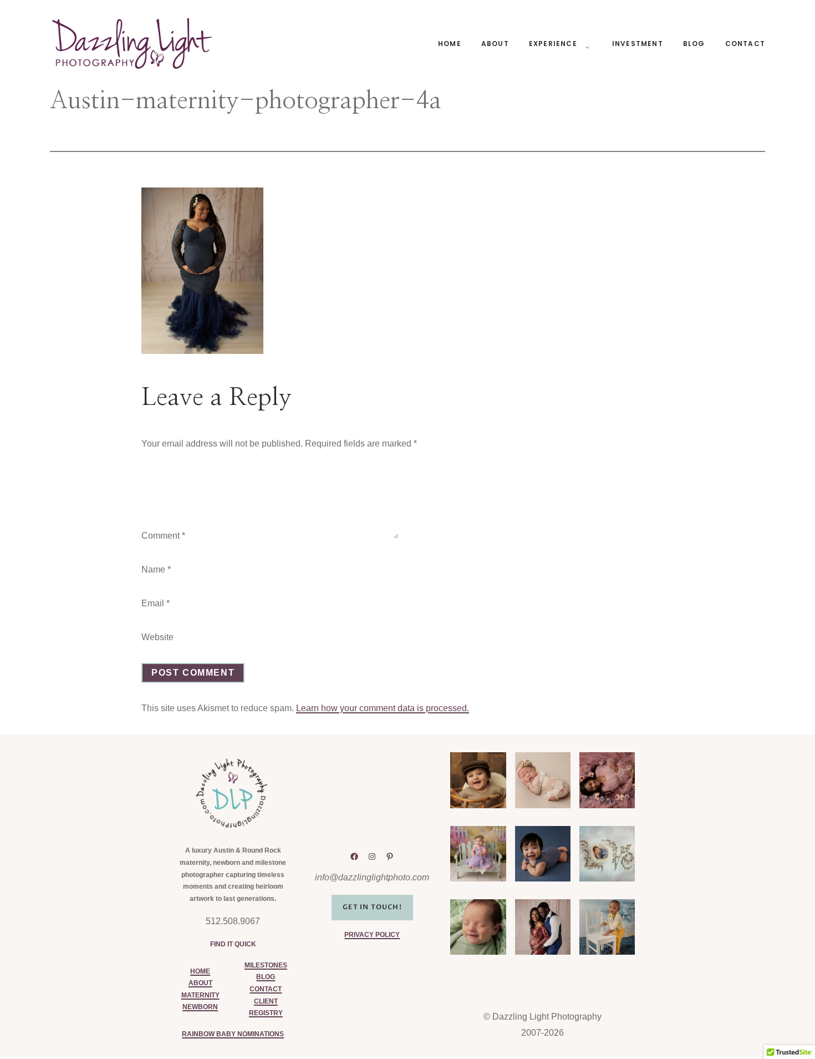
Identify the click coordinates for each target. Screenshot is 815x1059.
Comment (163, 535)
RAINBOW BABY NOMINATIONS (233, 1034)
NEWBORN (200, 1007)
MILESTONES (265, 965)
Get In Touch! (372, 907)
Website (157, 637)
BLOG (265, 977)
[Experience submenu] (585, 43)
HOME (200, 971)
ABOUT (200, 983)
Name (156, 569)
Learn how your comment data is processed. (382, 708)
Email (155, 603)
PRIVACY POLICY (372, 935)
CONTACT (265, 989)
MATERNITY (200, 995)
